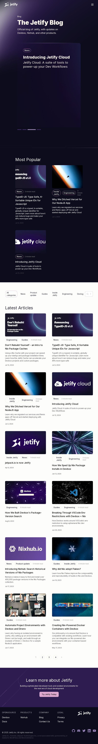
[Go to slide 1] (19, 129)
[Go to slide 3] (30, 129)
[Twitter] (83, 730)
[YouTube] (94, 730)
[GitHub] (73, 730)
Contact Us (44, 721)
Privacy (61, 717)
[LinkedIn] (89, 730)
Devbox (6, 717)
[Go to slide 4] (37, 129)
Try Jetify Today (49, 694)
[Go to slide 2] (24, 129)
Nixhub (24, 717)
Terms (60, 721)
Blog (41, 717)
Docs (4, 721)
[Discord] (78, 730)
